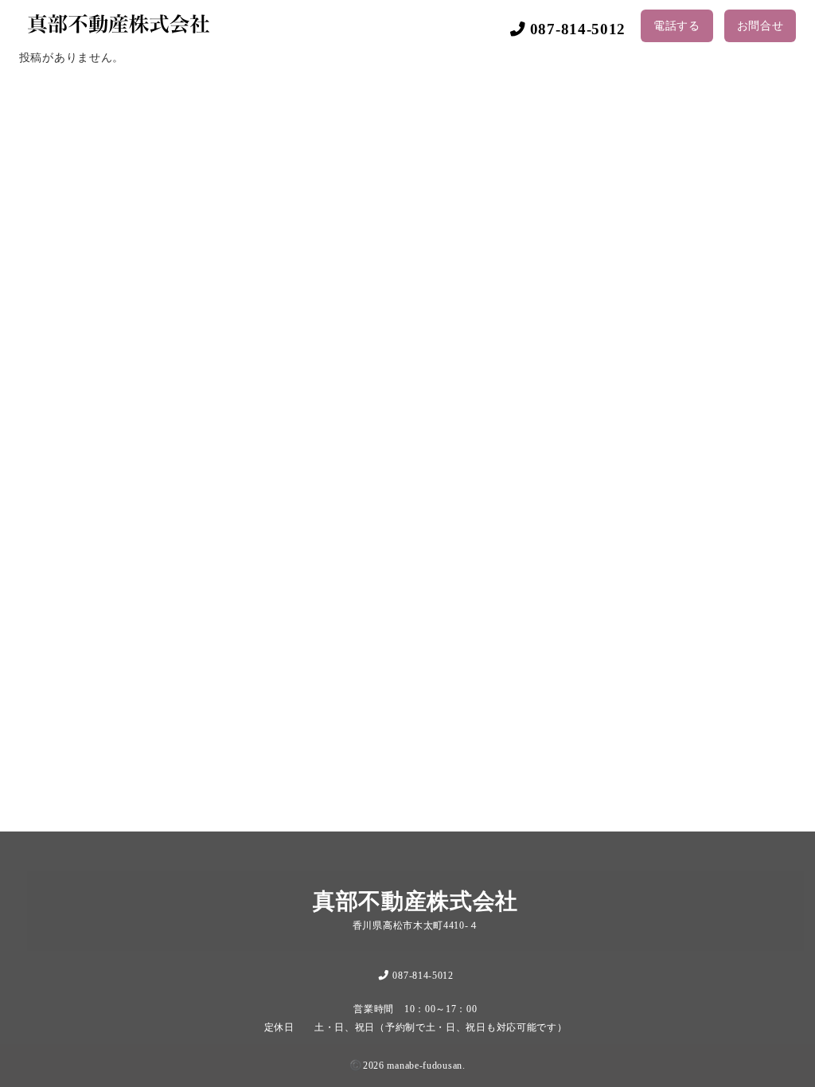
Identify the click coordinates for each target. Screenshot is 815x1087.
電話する (676, 26)
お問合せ (760, 26)
